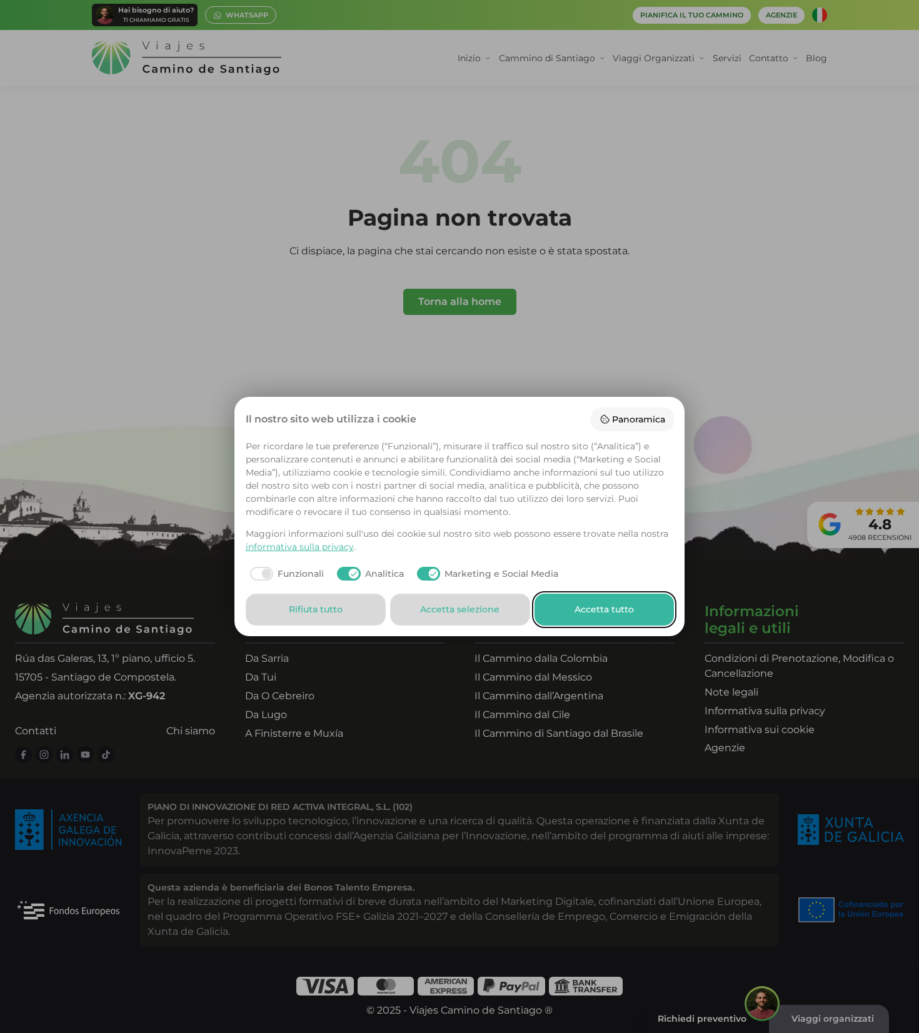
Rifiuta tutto (316, 609)
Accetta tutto (604, 609)
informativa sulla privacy (300, 546)
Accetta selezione (460, 609)
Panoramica (638, 419)
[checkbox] (285, 574)
